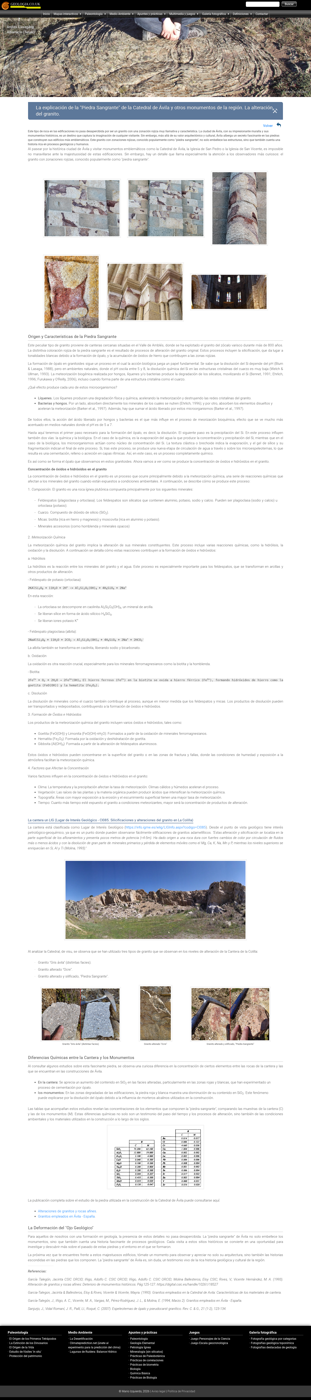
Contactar (262, 14)
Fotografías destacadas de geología (274, 1347)
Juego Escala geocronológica (209, 1343)
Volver (268, 126)
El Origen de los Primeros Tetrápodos (32, 1338)
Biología (135, 1369)
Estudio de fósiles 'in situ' (25, 1351)
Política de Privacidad (181, 1391)
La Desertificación (81, 1338)
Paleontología (139, 1338)
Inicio (46, 14)
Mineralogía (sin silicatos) (146, 1351)
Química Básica (140, 1373)
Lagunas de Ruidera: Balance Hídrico (93, 1351)
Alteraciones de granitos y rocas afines (67, 1211)
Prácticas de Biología (143, 1377)
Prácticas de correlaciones (146, 1360)
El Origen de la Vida (21, 1347)
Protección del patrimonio (25, 1356)
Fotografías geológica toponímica (272, 1343)
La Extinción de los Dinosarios (28, 1343)
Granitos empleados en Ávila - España (66, 1216)
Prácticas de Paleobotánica (147, 1356)
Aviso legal (158, 1391)
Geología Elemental (142, 1343)
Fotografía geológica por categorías (273, 1338)
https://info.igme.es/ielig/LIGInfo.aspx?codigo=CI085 (166, 827)
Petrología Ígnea (140, 1347)
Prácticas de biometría (144, 1364)
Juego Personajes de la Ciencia (210, 1338)
